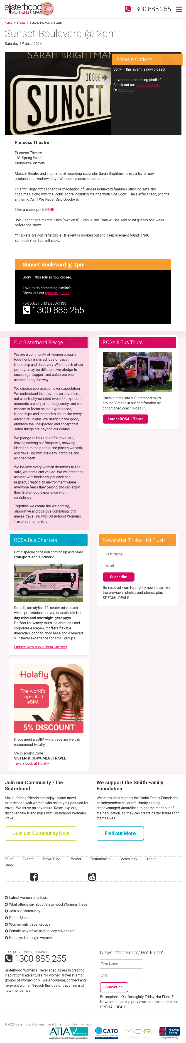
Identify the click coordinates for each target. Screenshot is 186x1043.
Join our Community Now (41, 833)
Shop (9, 865)
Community (128, 859)
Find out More (120, 833)
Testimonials (100, 859)
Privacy (86, 1024)
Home (8, 22)
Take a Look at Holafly (31, 763)
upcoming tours (148, 85)
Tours (9, 859)
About (151, 859)
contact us (126, 90)
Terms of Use (67, 1024)
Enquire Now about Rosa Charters (40, 647)
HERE (49, 209)
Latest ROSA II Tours (125, 419)
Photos (75, 859)
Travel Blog (51, 859)
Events (21, 22)
